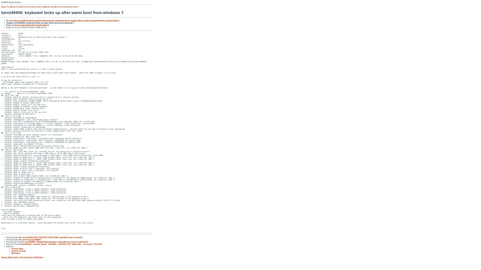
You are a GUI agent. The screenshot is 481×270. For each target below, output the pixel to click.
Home (4, 257)
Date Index (50, 7)
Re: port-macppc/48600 (30, 240)
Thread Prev (27, 7)
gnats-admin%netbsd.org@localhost (66, 21)
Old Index (73, 7)
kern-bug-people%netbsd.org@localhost (29, 21)
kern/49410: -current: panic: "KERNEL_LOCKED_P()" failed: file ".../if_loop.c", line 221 (61, 244)
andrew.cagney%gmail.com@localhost (30, 25)
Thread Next (39, 7)
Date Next (16, 7)
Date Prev (6, 7)
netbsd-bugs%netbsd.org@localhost (101, 21)
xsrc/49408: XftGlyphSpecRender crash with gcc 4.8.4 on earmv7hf (56, 242)
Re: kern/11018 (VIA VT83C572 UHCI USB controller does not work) (50, 237)
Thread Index (62, 7)
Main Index (13, 257)
